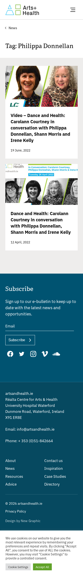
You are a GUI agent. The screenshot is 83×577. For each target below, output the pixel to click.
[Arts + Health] (22, 10)
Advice (11, 484)
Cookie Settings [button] (18, 567)
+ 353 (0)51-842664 (29, 440)
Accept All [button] (42, 567)
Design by (23, 520)
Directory (52, 484)
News (10, 468)
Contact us (53, 460)
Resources (14, 476)
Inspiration (53, 468)
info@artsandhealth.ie (29, 429)
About (10, 460)
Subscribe (16, 340)
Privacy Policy (15, 511)
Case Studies (55, 476)
